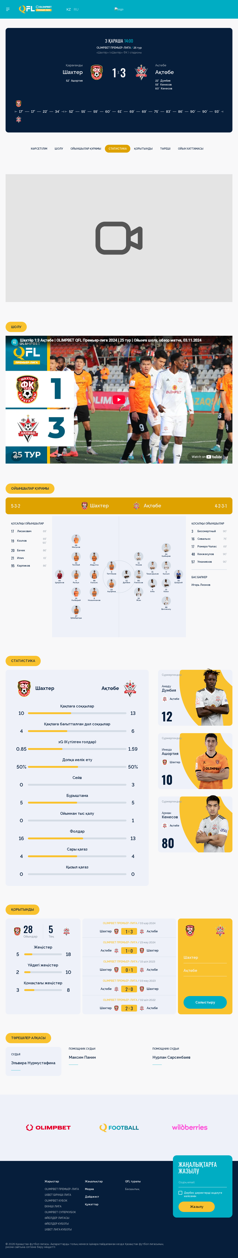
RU (76, 9)
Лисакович (24, 531)
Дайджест (92, 1196)
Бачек (21, 550)
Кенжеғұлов (205, 554)
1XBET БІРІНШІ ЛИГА (58, 1194)
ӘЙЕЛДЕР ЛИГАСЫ (57, 1217)
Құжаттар (91, 1204)
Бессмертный (206, 531)
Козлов (22, 540)
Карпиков (23, 565)
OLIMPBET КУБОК (56, 1200)
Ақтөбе (164, 72)
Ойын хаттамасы (190, 148)
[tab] (60, 505)
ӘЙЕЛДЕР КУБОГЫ (57, 1223)
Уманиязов (204, 561)
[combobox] (205, 957)
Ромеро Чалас (207, 546)
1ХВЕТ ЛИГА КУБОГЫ (58, 1229)
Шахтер (73, 72)
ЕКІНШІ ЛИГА (53, 1206)
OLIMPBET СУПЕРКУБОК (60, 1212)
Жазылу (196, 1207)
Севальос (203, 538)
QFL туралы (133, 1181)
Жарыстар (52, 1181)
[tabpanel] (62, 576)
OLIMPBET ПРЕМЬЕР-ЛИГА (62, 1189)
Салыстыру (205, 1002)
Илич (20, 558)
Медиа (89, 1189)
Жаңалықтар (94, 1181)
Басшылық (132, 1189)
